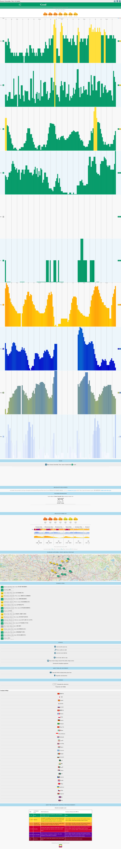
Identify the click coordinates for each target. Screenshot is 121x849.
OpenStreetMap (113, 580)
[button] (54, 564)
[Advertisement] (38, 476)
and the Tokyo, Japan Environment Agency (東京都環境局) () (93, 490)
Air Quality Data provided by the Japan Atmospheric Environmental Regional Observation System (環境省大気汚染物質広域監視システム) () (43, 490)
